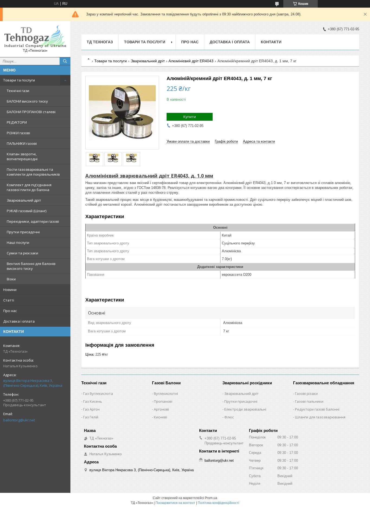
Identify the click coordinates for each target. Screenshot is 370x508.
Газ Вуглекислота (98, 393)
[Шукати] (65, 61)
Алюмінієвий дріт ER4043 (190, 61)
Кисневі (160, 417)
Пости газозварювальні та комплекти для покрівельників (33, 172)
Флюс (229, 417)
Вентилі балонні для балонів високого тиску (31, 266)
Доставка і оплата (19, 321)
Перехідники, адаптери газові (33, 221)
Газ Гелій (90, 417)
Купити (189, 116)
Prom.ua (211, 498)
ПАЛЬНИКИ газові (22, 143)
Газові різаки (306, 393)
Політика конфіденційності (218, 503)
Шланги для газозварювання (320, 417)
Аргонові (161, 409)
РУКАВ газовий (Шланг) (26, 210)
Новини (10, 289)
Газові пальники (309, 401)
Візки (11, 279)
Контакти (271, 42)
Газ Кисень (92, 401)
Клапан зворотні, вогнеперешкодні (22, 156)
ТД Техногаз (100, 42)
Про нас (10, 310)
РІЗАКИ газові (18, 132)
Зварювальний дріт (24, 200)
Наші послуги (18, 242)
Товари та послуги (19, 80)
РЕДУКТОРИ (17, 122)
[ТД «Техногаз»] (35, 36)
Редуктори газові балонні (317, 409)
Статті (8, 300)
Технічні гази (18, 90)
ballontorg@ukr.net (19, 420)
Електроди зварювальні (245, 409)
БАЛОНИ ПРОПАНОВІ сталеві (31, 111)
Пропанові (163, 401)
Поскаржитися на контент (175, 503)
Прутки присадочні (23, 232)
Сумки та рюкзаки (22, 253)
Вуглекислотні (166, 393)
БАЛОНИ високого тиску (27, 101)
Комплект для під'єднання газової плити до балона (29, 187)
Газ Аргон (91, 409)
